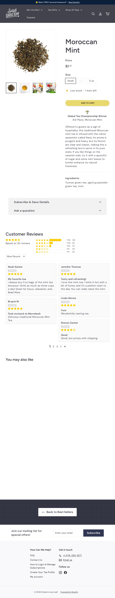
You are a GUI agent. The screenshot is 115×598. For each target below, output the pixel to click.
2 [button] (53, 346)
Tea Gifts (53, 10)
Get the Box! (33, 10)
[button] (42, 240)
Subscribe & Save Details (31, 202)
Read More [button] (14, 292)
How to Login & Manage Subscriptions (43, 566)
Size (68, 74)
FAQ (32, 555)
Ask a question (24, 210)
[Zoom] (31, 55)
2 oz (81, 80)
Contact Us (36, 559)
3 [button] (57, 346)
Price (68, 60)
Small (70, 80)
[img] (31, 274)
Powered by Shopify (69, 592)
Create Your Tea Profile (42, 572)
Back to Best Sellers (60, 512)
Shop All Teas (72, 10)
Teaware (31, 17)
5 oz (91, 80)
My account (36, 576)
